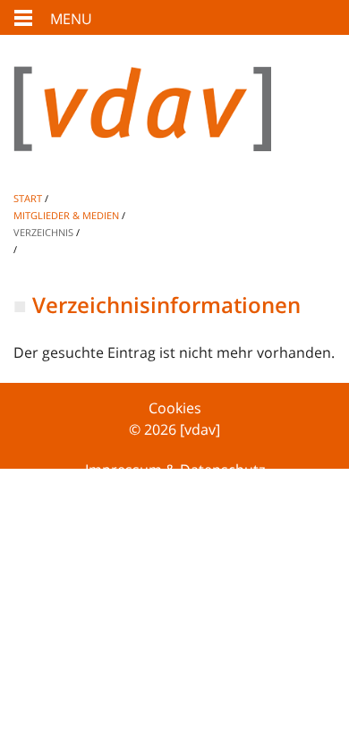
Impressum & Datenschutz (175, 469)
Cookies (175, 408)
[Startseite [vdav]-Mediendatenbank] (174, 123)
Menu (71, 19)
